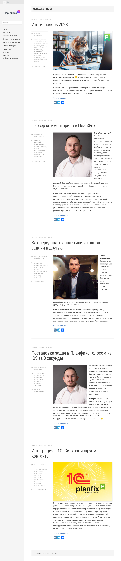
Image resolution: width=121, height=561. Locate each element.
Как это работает (40, 465)
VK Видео (5, 52)
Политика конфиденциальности (10, 57)
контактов (38, 475)
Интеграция (38, 471)
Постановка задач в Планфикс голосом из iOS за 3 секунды (71, 355)
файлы (43, 58)
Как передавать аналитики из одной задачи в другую (65, 245)
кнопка (36, 271)
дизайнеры (38, 143)
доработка (43, 469)
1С (37, 469)
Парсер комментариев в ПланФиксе (65, 125)
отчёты (36, 54)
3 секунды (37, 373)
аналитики (38, 265)
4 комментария (39, 66)
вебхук (45, 265)
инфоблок (37, 269)
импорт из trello (40, 48)
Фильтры (37, 62)
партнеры (43, 54)
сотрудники (38, 157)
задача (36, 375)
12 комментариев (40, 489)
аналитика (38, 263)
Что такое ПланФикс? (9, 36)
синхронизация (39, 485)
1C (34, 469)
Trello (43, 40)
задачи (44, 46)
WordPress (38, 553)
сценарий (37, 277)
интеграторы (38, 267)
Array (56, 553)
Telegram (37, 40)
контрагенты (38, 479)
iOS (43, 373)
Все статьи (6, 32)
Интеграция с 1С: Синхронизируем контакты (63, 453)
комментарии (39, 145)
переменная (38, 273)
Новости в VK (7, 49)
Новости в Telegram (9, 46)
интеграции (38, 50)
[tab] (4, 2)
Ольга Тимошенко (45, 120)
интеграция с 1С (39, 473)
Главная (5, 29)
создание (37, 385)
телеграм (37, 58)
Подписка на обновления (11, 42)
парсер (36, 147)
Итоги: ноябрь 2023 (49, 24)
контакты (37, 477)
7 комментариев (39, 281)
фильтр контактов (40, 60)
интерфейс (38, 52)
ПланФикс (37, 56)
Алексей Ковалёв (45, 19)
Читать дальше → (60, 98)
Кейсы (36, 257)
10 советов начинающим (11, 39)
